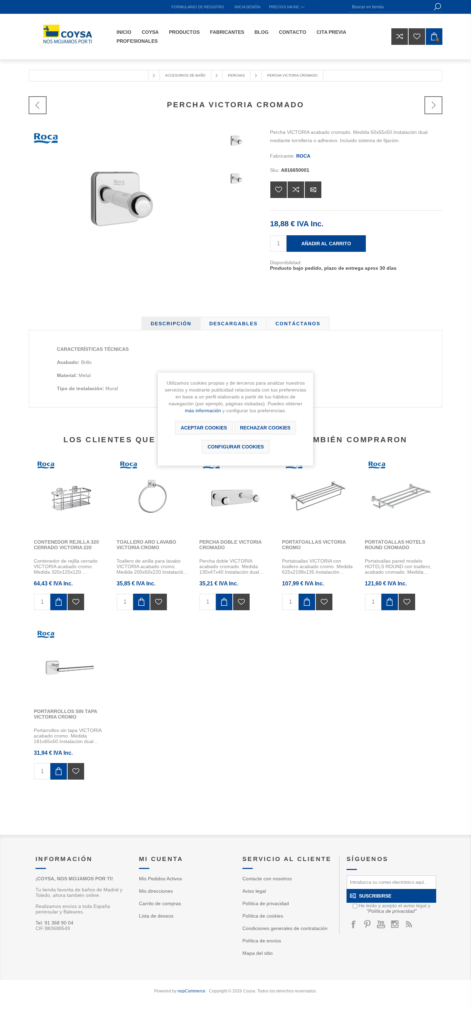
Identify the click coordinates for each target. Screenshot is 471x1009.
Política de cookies (262, 916)
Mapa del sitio (257, 953)
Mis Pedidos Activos (160, 878)
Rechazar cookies (265, 428)
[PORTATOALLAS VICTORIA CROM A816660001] (318, 496)
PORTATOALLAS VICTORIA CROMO (313, 544)
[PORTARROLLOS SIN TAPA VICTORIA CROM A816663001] (70, 665)
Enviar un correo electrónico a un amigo (313, 189)
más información (203, 410)
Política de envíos (261, 940)
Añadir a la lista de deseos (278, 189)
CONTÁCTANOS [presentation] (297, 323)
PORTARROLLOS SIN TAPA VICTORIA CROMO (65, 714)
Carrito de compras (160, 903)
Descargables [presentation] (233, 323)
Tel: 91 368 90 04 (54, 923)
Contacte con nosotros (267, 878)
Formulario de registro (197, 7)
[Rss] (408, 924)
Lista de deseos (156, 916)
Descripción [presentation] (171, 323)
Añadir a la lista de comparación (296, 189)
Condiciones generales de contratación (285, 928)
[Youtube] (381, 924)
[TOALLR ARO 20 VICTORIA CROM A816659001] (153, 496)
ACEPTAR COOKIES (204, 428)
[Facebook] (353, 924)
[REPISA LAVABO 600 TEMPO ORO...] (433, 105)
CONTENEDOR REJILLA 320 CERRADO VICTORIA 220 (66, 544)
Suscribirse (375, 896)
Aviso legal (254, 891)
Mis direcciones (156, 891)
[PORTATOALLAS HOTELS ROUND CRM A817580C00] (401, 496)
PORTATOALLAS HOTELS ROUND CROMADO (395, 544)
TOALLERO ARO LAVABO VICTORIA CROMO (146, 544)
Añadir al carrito (326, 243)
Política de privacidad (265, 903)
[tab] (171, 323)
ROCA (303, 156)
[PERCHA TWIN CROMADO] (38, 105)
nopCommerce (192, 991)
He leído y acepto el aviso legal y (394, 908)
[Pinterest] (367, 924)
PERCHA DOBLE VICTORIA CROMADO (230, 544)
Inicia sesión (247, 7)
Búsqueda (437, 7)
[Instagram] (395, 924)
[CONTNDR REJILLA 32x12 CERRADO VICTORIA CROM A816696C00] (70, 496)
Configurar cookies (236, 446)
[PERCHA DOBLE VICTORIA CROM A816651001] (235, 496)
